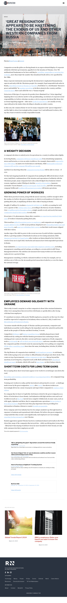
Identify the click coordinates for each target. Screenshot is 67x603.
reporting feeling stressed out (14, 417)
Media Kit (20, 588)
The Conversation (24, 431)
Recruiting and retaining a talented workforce (19, 377)
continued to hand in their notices (15, 213)
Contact (13, 588)
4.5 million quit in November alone (19, 210)
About (6, 588)
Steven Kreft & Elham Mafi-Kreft (18, 41)
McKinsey (16, 334)
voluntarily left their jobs (34, 205)
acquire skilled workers (12, 225)
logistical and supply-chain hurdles (34, 186)
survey (40, 385)
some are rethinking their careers (28, 227)
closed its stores (9, 91)
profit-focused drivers (40, 102)
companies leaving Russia (35, 170)
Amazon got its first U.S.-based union (16, 238)
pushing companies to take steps (35, 357)
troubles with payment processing (30, 188)
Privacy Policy (29, 588)
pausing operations (26, 88)
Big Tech (20, 399)
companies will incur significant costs (29, 159)
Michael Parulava (13, 61)
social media (13, 341)
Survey (32, 385)
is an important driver (43, 377)
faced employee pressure (44, 352)
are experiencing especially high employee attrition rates (34, 247)
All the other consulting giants (14, 346)
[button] (63, 3)
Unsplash (21, 61)
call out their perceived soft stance (31, 341)
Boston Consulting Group (31, 334)
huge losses (40, 362)
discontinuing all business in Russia (16, 322)
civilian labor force (24, 208)
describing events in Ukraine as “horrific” (23, 86)
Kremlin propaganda (40, 406)
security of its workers (43, 183)
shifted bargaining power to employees (27, 222)
